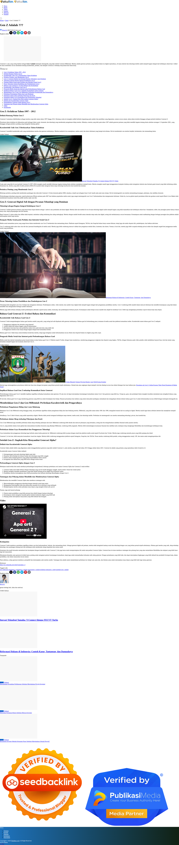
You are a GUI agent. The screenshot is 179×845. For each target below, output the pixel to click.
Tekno (5, 9)
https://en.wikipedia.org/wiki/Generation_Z (12, 565)
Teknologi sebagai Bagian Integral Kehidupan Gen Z (19, 80)
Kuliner (6, 11)
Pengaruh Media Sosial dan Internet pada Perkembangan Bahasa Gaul (24, 89)
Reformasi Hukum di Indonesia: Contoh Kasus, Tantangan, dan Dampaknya (128, 297)
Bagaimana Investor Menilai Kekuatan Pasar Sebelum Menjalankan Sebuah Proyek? (25, 741)
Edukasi (6, 682)
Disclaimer (7, 837)
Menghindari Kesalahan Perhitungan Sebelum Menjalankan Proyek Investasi (22, 684)
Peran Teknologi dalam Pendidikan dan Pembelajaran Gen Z (21, 84)
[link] (11, 34)
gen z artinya (53, 569)
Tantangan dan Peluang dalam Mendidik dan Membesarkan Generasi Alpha (26, 104)
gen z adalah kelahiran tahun (40, 569)
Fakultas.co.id (15, 841)
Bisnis (5, 7)
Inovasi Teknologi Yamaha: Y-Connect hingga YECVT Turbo (100, 181)
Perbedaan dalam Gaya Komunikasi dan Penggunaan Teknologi (22, 97)
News (5, 6)
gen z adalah (16, 569)
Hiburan (6, 12)
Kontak (6, 832)
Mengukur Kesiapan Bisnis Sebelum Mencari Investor (16, 713)
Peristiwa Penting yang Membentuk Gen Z (16, 77)
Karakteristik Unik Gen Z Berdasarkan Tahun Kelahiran (20, 75)
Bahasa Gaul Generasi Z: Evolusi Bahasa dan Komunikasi (21, 85)
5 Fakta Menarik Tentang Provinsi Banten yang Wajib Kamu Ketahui (85, 382)
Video (5, 106)
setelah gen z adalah (63, 569)
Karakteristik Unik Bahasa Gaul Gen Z (15, 87)
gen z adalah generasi (26, 569)
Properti (6, 14)
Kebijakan (7, 836)
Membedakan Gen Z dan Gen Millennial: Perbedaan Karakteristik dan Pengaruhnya (28, 92)
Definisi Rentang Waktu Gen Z (13, 74)
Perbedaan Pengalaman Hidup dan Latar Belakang (18, 94)
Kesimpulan (7, 107)
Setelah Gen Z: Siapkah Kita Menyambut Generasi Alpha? (21, 99)
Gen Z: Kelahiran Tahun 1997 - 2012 (15, 72)
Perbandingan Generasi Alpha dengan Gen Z (17, 102)
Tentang (6, 831)
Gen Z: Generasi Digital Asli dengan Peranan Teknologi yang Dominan (25, 79)
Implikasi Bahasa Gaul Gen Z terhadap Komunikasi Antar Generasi (23, 90)
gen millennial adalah (6, 569)
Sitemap (6, 834)
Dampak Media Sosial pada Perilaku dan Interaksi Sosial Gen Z (22, 82)
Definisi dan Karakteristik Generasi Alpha (16, 100)
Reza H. (2, 584)
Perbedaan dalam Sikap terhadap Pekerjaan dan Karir (19, 95)
